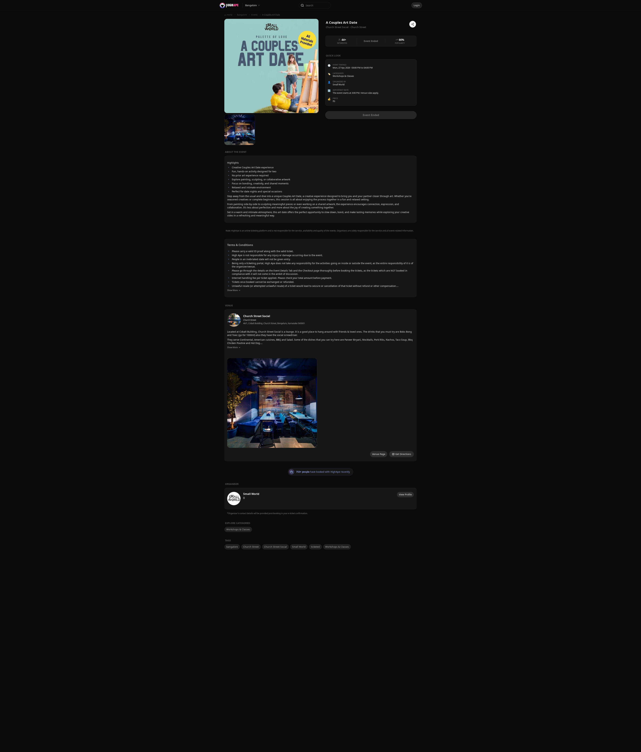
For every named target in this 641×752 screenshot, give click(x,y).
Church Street (358, 27)
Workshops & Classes (343, 75)
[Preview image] (272, 403)
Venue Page (378, 454)
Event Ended (371, 115)
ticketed (315, 546)
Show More (232, 290)
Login (417, 5)
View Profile (405, 494)
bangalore (232, 546)
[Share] (412, 24)
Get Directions (403, 454)
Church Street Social (275, 546)
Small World (299, 546)
